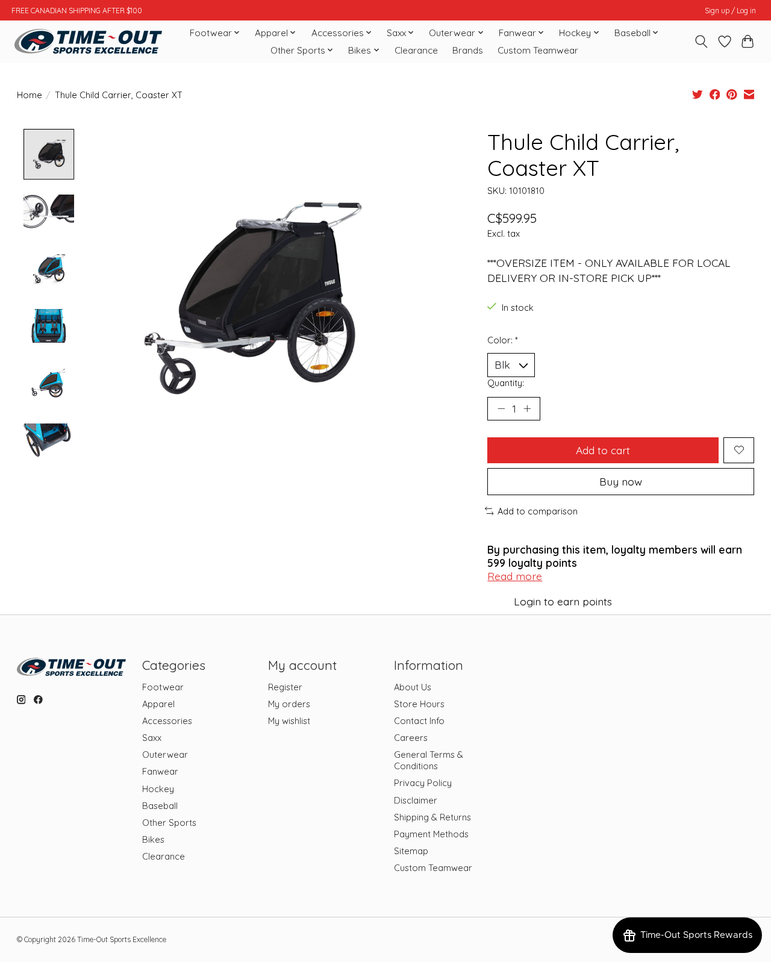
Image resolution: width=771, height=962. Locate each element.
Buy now (620, 481)
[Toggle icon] (701, 41)
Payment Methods (431, 834)
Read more (514, 576)
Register (285, 687)
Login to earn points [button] (563, 601)
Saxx (151, 737)
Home (29, 95)
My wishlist (289, 720)
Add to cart (603, 450)
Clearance (416, 50)
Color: (502, 340)
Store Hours (419, 704)
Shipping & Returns (432, 817)
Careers (411, 737)
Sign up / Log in (730, 10)
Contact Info (419, 720)
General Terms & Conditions (428, 760)
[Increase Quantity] (527, 408)
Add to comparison (538, 511)
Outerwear (165, 754)
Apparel (158, 704)
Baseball (160, 805)
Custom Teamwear (538, 50)
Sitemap (411, 851)
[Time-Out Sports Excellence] (88, 41)
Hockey (158, 789)
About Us (412, 687)
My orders (289, 704)
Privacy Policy (423, 783)
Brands (467, 50)
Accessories (167, 720)
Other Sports (169, 822)
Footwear (163, 687)
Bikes (153, 839)
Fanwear (160, 771)
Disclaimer (415, 800)
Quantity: (505, 383)
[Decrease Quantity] (501, 408)
